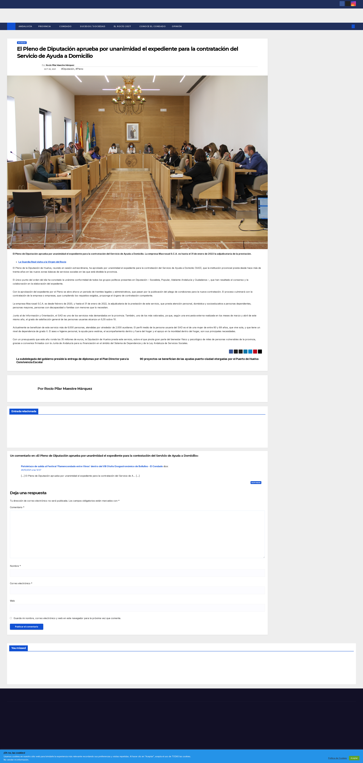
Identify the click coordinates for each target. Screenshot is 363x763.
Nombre (15, 565)
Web (12, 600)
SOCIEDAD (22, 42)
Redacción (16, 439)
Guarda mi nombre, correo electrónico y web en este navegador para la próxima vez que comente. (67, 618)
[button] (348, 26)
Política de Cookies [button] (337, 758)
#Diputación (67, 68)
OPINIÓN (177, 26)
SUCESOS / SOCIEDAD (93, 26)
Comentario (17, 507)
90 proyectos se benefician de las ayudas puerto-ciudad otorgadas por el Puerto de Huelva (199, 359)
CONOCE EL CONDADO (152, 26)
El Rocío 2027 (123, 26)
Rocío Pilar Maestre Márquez (60, 65)
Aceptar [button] (354, 758)
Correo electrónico (21, 583)
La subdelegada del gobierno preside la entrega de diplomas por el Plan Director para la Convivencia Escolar (72, 360)
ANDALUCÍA (25, 26)
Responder (255, 482)
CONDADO (65, 26)
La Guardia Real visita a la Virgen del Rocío (42, 261)
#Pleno (79, 68)
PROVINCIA (44, 26)
